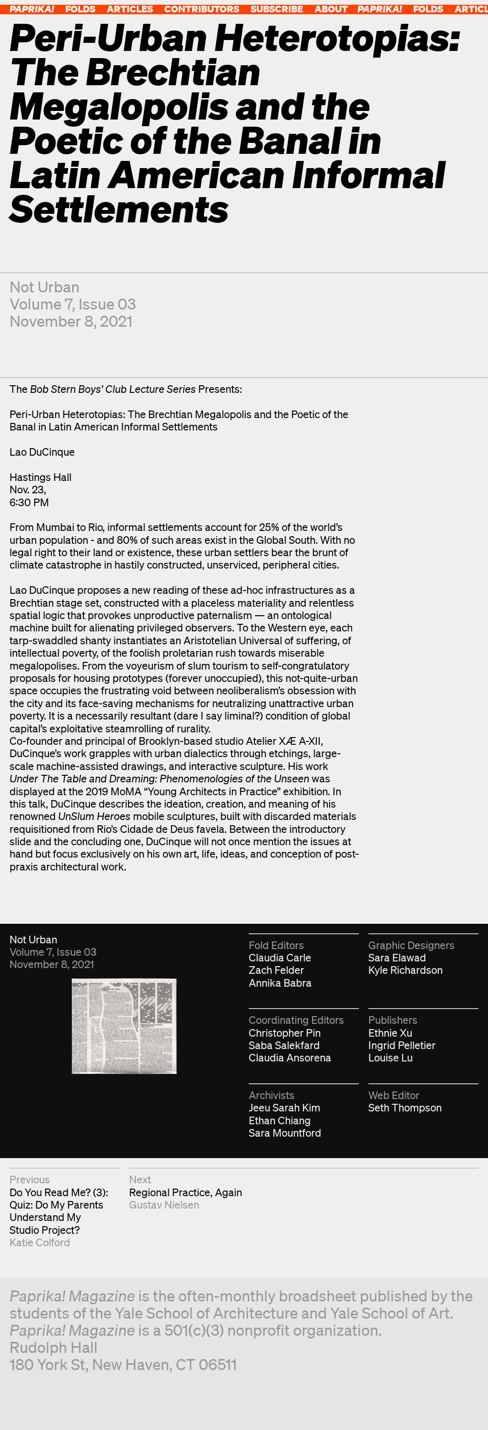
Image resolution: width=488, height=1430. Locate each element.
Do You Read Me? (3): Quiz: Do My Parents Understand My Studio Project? (59, 1211)
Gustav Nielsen (164, 1204)
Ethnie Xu (390, 1032)
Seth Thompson (405, 1107)
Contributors (201, 8)
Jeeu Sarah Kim (284, 1107)
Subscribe (277, 8)
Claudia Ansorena (290, 1057)
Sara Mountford (285, 1132)
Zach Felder (276, 969)
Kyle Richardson (405, 969)
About (331, 8)
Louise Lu (390, 1057)
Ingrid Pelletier (402, 1045)
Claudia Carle (280, 957)
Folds (80, 8)
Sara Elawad (397, 957)
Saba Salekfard (284, 1045)
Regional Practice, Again (185, 1192)
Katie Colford (40, 1242)
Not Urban (45, 286)
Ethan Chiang (280, 1120)
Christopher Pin (285, 1032)
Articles (130, 8)
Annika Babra (280, 982)
